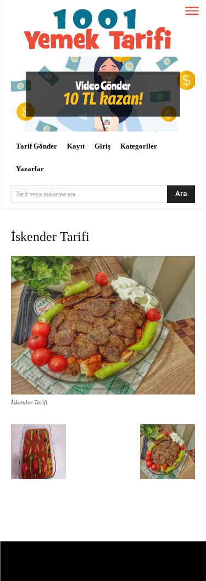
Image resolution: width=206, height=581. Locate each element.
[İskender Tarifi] (103, 392)
